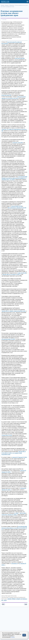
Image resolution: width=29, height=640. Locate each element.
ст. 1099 (16, 513)
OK (24, 635)
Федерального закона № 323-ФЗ (17, 207)
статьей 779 (4, 129)
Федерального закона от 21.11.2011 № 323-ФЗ (13, 97)
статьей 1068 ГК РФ (16, 206)
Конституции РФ (19, 58)
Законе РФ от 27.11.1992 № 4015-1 (11, 274)
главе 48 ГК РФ (22, 273)
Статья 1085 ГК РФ (6, 435)
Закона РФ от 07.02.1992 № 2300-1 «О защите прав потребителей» (13, 453)
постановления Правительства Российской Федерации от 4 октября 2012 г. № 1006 (14, 178)
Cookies (13, 637)
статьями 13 (14, 563)
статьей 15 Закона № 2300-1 (9, 514)
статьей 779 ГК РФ (17, 142)
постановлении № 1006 (8, 339)
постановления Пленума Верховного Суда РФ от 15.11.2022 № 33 (14, 528)
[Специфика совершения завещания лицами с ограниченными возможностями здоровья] (26, 604)
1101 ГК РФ (22, 513)
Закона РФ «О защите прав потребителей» (13, 311)
